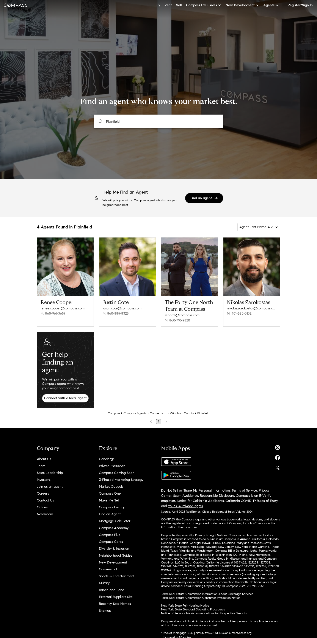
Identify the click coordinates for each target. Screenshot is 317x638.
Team (41, 466)
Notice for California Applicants (200, 501)
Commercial (108, 569)
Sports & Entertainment (116, 576)
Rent (168, 5)
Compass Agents (135, 413)
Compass (114, 413)
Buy (157, 5)
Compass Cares (111, 542)
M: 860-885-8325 (116, 313)
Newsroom (45, 514)
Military (104, 583)
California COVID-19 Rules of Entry (252, 501)
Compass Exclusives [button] (201, 5)
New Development (113, 562)
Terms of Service (244, 490)
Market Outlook (111, 486)
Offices (42, 507)
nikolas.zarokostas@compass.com (251, 308)
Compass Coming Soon (116, 473)
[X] (277, 467)
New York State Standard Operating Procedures (193, 609)
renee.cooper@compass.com (63, 308)
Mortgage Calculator (114, 521)
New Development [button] (240, 5)
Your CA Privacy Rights (185, 506)
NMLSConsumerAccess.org (233, 633)
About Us (44, 459)
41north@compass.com (182, 315)
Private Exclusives (112, 466)
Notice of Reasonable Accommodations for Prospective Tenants (204, 613)
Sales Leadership (50, 473)
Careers (43, 493)
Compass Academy (114, 528)
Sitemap (105, 611)
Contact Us (45, 500)
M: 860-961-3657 (53, 313)
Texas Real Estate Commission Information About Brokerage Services (207, 594)
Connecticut (158, 413)
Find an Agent (110, 514)
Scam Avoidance (185, 496)
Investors (43, 480)
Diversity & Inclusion (114, 548)
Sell (179, 5)
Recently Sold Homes (115, 604)
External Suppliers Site (116, 597)
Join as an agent (50, 486)
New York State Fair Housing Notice (185, 605)
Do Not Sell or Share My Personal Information (195, 490)
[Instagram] (277, 446)
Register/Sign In (300, 5)
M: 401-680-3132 (239, 313)
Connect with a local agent (65, 398)
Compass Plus (109, 535)
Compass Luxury (112, 507)
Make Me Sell (109, 500)
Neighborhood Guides (115, 555)
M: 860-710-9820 (177, 320)
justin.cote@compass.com (122, 308)
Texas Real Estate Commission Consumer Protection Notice (200, 598)
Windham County (182, 413)
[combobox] (158, 121)
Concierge (107, 459)
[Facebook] (277, 457)
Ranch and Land (111, 590)
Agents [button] (269, 5)
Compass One (110, 493)
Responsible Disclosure (217, 496)
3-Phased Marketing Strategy (121, 480)
